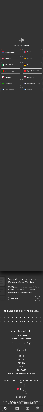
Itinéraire (38, 410)
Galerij (21, 359)
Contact (21, 370)
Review (21, 363)
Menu (21, 366)
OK (37, 298)
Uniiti (24, 397)
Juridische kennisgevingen (21, 373)
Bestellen (5, 410)
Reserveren (17, 410)
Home (21, 356)
